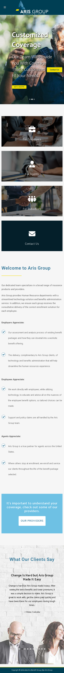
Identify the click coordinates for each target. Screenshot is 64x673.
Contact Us (32, 241)
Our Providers (32, 521)
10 (44, 649)
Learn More (32, 139)
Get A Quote (19, 87)
